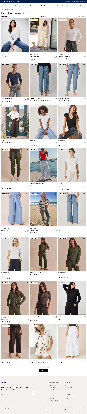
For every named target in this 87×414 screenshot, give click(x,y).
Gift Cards (52, 398)
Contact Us (52, 385)
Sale (21, 5)
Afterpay (52, 396)
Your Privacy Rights (54, 400)
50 (37, 228)
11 (8, 272)
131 (37, 54)
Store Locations (68, 398)
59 (37, 140)
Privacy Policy (71, 407)
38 (65, 54)
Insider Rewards (57, 5)
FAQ (51, 393)
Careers (66, 393)
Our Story (67, 385)
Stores (67, 5)
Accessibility (52, 394)
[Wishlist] (82, 5)
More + (40, 60)
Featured (11, 5)
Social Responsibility (69, 396)
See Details (84, 1)
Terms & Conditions (60, 407)
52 (65, 184)
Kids (7, 1)
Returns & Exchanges (54, 391)
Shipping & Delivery (54, 389)
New (3, 5)
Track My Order (53, 387)
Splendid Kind (68, 394)
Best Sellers (11, 1)
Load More (43, 370)
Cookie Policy (81, 407)
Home (2, 9)
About (63, 5)
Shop (7, 5)
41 (65, 140)
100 (66, 272)
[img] (30, 54)
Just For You (67, 389)
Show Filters (4, 16)
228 (9, 184)
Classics (16, 5)
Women (3, 1)
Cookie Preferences (49, 409)
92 (8, 317)
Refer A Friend (68, 391)
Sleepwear (18, 1)
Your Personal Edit (27, 5)
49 (8, 228)
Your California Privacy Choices (76, 409)
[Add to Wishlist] (27, 20)
